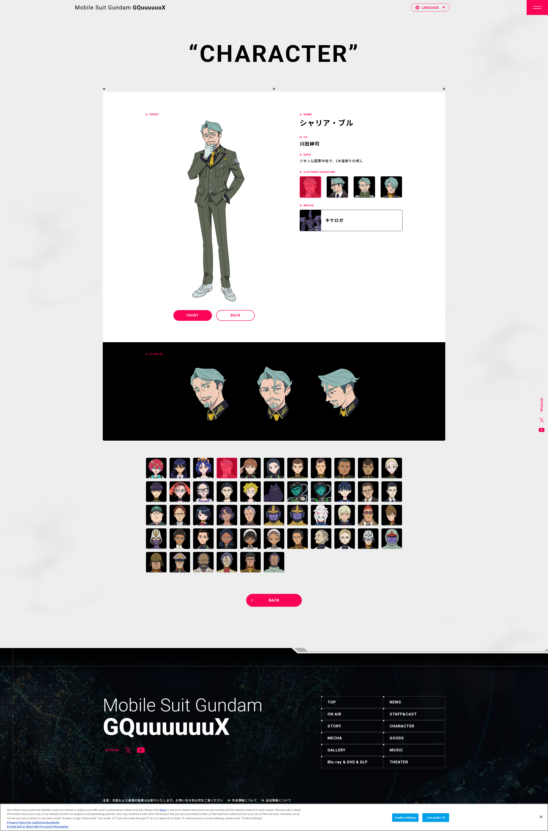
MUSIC (396, 750)
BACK (235, 315)
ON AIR (334, 714)
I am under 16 (435, 817)
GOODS (397, 738)
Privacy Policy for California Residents (33, 822)
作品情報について (244, 800)
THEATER (399, 762)
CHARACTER (402, 726)
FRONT (192, 315)
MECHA (335, 738)
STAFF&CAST (403, 714)
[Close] (541, 817)
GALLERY (337, 750)
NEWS (395, 702)
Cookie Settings (405, 817)
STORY (334, 726)
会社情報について (278, 800)
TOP (332, 702)
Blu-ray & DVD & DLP (348, 762)
